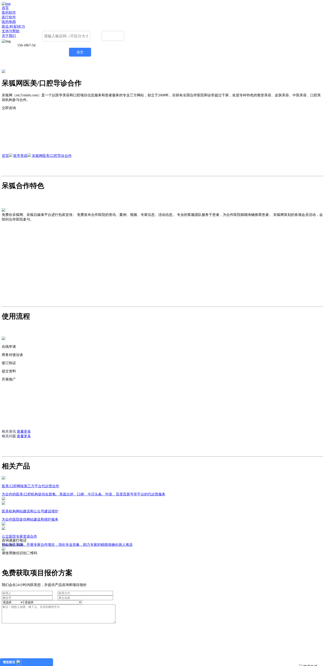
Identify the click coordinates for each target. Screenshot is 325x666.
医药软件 (9, 12)
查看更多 (24, 431)
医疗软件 (9, 17)
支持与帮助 (10, 31)
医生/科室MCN (13, 26)
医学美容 (20, 156)
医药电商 (9, 22)
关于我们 (9, 36)
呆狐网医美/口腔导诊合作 (52, 156)
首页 (5, 8)
